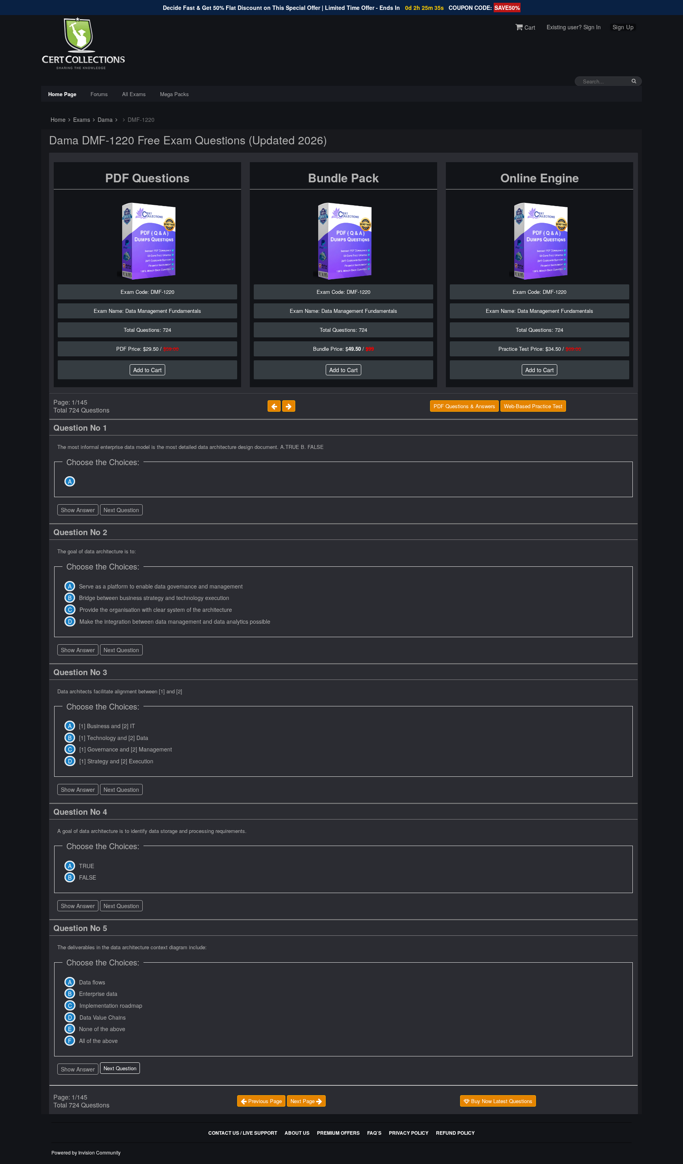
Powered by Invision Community (86, 1152)
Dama (104, 119)
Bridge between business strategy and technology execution (154, 598)
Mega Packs (174, 94)
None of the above (102, 1029)
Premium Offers (338, 1132)
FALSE (87, 877)
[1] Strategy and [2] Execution (116, 761)
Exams (81, 119)
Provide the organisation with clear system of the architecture (155, 609)
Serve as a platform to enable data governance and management (161, 586)
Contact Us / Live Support (242, 1132)
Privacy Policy (408, 1132)
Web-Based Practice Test (533, 406)
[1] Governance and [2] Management (125, 749)
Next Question (121, 510)
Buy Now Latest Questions (501, 1101)
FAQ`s (374, 1132)
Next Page (303, 1101)
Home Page (62, 94)
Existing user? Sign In (574, 27)
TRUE (86, 866)
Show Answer (78, 510)
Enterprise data (98, 993)
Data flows (92, 982)
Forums (99, 94)
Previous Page (264, 1101)
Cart (529, 27)
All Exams (134, 94)
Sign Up (623, 27)
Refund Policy (455, 1132)
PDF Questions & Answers (464, 406)
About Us (297, 1132)
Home (57, 119)
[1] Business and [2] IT (107, 726)
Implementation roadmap (110, 1005)
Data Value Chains (102, 1017)
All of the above (98, 1041)
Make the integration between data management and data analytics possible (174, 621)
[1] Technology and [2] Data (113, 738)
